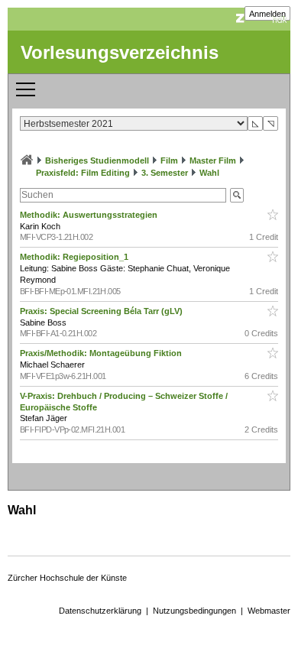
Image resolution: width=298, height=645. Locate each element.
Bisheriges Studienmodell (97, 160)
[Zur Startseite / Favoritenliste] (27, 160)
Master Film (212, 160)
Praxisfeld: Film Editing (83, 172)
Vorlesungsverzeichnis (120, 52)
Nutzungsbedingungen (194, 610)
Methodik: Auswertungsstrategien (90, 214)
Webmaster (269, 610)
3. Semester (164, 172)
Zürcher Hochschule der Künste (67, 577)
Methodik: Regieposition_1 (75, 256)
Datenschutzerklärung (100, 610)
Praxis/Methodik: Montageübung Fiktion (102, 353)
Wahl (209, 172)
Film (169, 160)
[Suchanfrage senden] (237, 195)
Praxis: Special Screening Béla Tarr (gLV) (102, 311)
